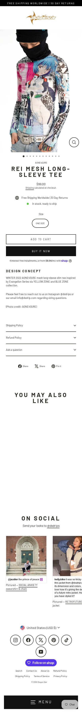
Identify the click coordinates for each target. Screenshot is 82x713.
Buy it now (41, 251)
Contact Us (31, 670)
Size (41, 214)
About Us (45, 670)
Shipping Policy (14, 325)
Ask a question (14, 349)
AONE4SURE (41, 162)
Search (19, 670)
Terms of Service (42, 676)
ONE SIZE (40, 223)
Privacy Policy (60, 676)
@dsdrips (53, 525)
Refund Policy (13, 337)
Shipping (29, 187)
